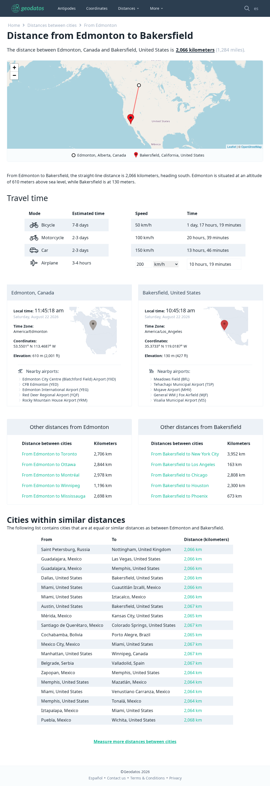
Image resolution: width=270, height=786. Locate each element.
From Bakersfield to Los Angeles (183, 464)
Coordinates (97, 8)
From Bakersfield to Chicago (179, 475)
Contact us (116, 777)
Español (96, 777)
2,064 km (193, 672)
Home (14, 25)
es (256, 8)
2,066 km (193, 549)
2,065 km (193, 616)
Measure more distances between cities (135, 741)
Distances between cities (52, 25)
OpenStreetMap (251, 146)
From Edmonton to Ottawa (49, 464)
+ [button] (14, 67)
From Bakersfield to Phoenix (179, 496)
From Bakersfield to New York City (185, 454)
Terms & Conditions (147, 777)
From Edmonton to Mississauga (53, 496)
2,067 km (193, 606)
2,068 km (193, 720)
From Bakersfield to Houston (180, 485)
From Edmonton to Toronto (49, 454)
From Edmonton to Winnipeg (51, 485)
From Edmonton (100, 25)
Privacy (175, 777)
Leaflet (231, 146)
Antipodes (67, 8)
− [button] (14, 75)
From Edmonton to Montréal (50, 475)
